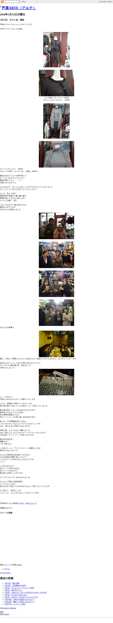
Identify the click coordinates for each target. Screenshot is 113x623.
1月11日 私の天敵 (11, 583)
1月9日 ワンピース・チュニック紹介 (19, 588)
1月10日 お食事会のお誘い (15, 585)
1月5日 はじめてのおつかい (15, 595)
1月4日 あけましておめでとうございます (21, 597)
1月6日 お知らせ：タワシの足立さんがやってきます (25, 592)
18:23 (22, 503)
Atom (19, 565)
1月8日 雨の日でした (13, 590)
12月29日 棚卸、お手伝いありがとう (19, 602)
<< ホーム (6, 569)
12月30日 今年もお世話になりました (19, 599)
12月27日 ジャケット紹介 (15, 604)
